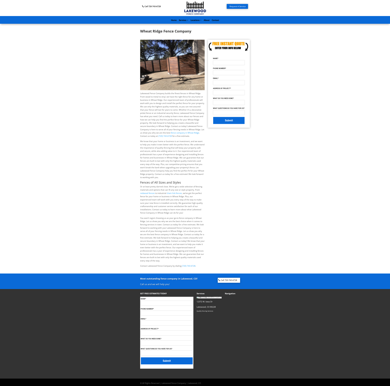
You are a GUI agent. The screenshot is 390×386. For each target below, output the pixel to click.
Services (182, 20)
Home (174, 20)
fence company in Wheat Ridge (184, 132)
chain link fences (174, 193)
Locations (195, 20)
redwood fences (147, 193)
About (207, 20)
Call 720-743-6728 (153, 6)
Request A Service (238, 6)
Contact (215, 20)
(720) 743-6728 (165, 136)
